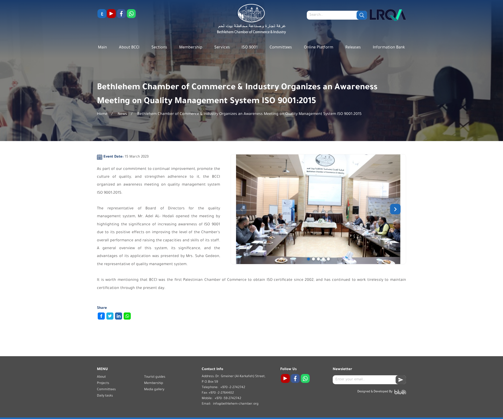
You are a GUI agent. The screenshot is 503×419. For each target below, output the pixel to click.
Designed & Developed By (374, 392)
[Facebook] (121, 13)
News (122, 114)
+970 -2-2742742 (232, 387)
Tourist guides (154, 377)
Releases (353, 48)
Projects (103, 383)
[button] (308, 259)
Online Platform (318, 48)
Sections (159, 48)
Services (222, 48)
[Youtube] (111, 13)
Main (102, 48)
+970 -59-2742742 (228, 398)
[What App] (131, 13)
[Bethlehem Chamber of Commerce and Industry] (251, 20)
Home (102, 114)
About (101, 377)
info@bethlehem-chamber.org (236, 404)
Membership (190, 48)
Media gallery (154, 390)
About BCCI (129, 48)
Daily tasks (105, 396)
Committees (281, 48)
